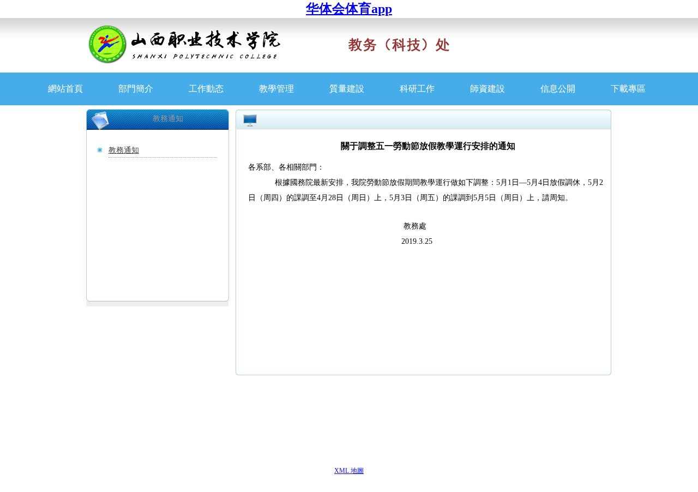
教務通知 (124, 150)
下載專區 (628, 88)
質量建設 (346, 88)
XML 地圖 (349, 471)
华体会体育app (349, 9)
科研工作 (417, 88)
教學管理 (276, 88)
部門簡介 (135, 88)
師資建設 (487, 88)
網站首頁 (65, 88)
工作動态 (206, 88)
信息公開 (557, 88)
